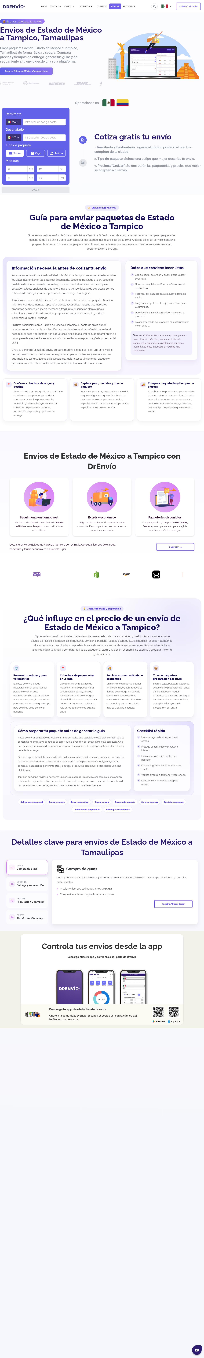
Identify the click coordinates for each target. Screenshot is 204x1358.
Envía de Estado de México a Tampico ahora (26, 71)
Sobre (17, 153)
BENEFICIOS (55, 6)
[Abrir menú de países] (167, 6)
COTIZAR (115, 6)
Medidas (12, 161)
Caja (37, 153)
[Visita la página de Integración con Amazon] (90, 574)
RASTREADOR (129, 6)
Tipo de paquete (18, 145)
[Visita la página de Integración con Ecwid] (120, 574)
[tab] (27, 867)
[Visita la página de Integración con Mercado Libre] (180, 574)
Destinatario (15, 129)
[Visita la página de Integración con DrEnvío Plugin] (31, 575)
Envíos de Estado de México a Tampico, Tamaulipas (51, 33)
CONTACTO (102, 6)
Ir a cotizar (174, 547)
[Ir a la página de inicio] (14, 6)
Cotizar (36, 189)
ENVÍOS (67, 6)
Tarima (59, 153)
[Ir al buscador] (154, 6)
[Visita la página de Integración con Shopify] (60, 574)
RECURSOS (85, 6)
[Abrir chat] (197, 1350)
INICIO (44, 6)
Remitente (14, 114)
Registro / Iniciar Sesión (188, 6)
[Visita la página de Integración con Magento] (150, 574)
